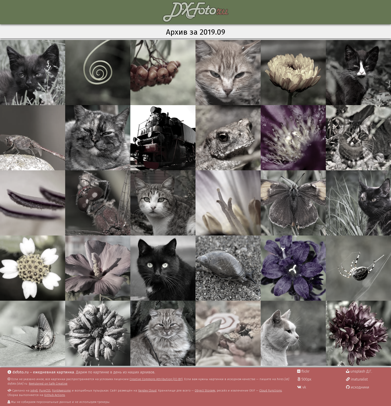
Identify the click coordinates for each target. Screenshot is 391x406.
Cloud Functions (270, 390)
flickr (305, 371)
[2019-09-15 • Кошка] (163, 202)
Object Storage (205, 390)
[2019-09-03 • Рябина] (163, 72)
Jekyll (34, 390)
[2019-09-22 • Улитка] (228, 268)
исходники (359, 387)
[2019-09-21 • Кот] (163, 268)
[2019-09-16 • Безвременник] (228, 202)
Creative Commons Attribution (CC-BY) (156, 379)
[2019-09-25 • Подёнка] (32, 333)
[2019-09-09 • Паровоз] (163, 137)
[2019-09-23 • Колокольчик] (293, 268)
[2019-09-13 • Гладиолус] (32, 202)
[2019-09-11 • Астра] (293, 137)
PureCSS (45, 390)
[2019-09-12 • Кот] (358, 137)
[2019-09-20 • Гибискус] (97, 268)
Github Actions (54, 395)
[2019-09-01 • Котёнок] (32, 72)
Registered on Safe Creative (48, 383)
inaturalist (359, 379)
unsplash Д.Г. (360, 371)
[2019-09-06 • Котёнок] (358, 72)
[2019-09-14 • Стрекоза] (97, 202)
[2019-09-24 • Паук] (358, 268)
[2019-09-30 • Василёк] (358, 333)
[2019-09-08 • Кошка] (97, 137)
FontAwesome (61, 390)
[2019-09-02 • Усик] (97, 72)
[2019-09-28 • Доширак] (228, 333)
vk (303, 387)
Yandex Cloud (147, 390)
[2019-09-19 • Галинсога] (32, 268)
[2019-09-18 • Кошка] (358, 202)
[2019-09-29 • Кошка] (293, 333)
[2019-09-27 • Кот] (163, 333)
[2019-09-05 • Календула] (293, 72)
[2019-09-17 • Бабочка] (293, 202)
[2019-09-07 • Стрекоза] (32, 137)
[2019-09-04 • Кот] (228, 72)
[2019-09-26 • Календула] (97, 333)
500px (305, 379)
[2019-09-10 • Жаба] (228, 137)
